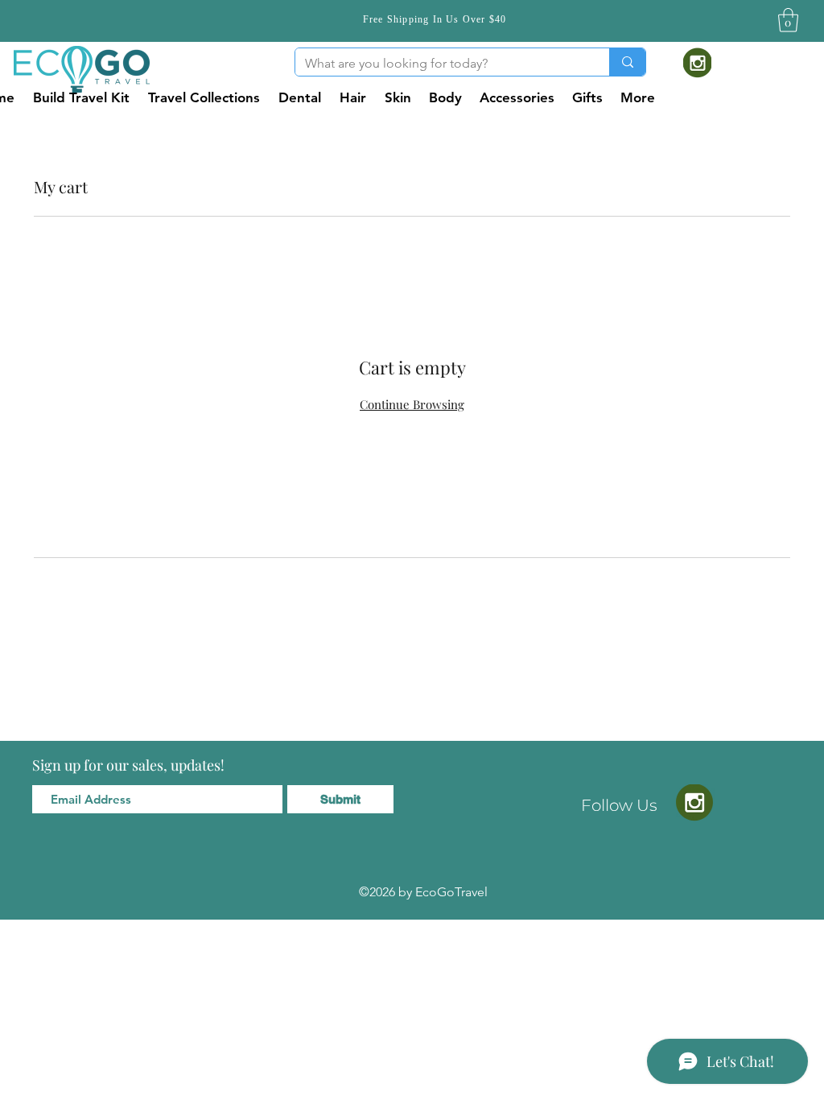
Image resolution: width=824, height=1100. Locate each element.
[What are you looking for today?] (627, 62)
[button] (788, 20)
